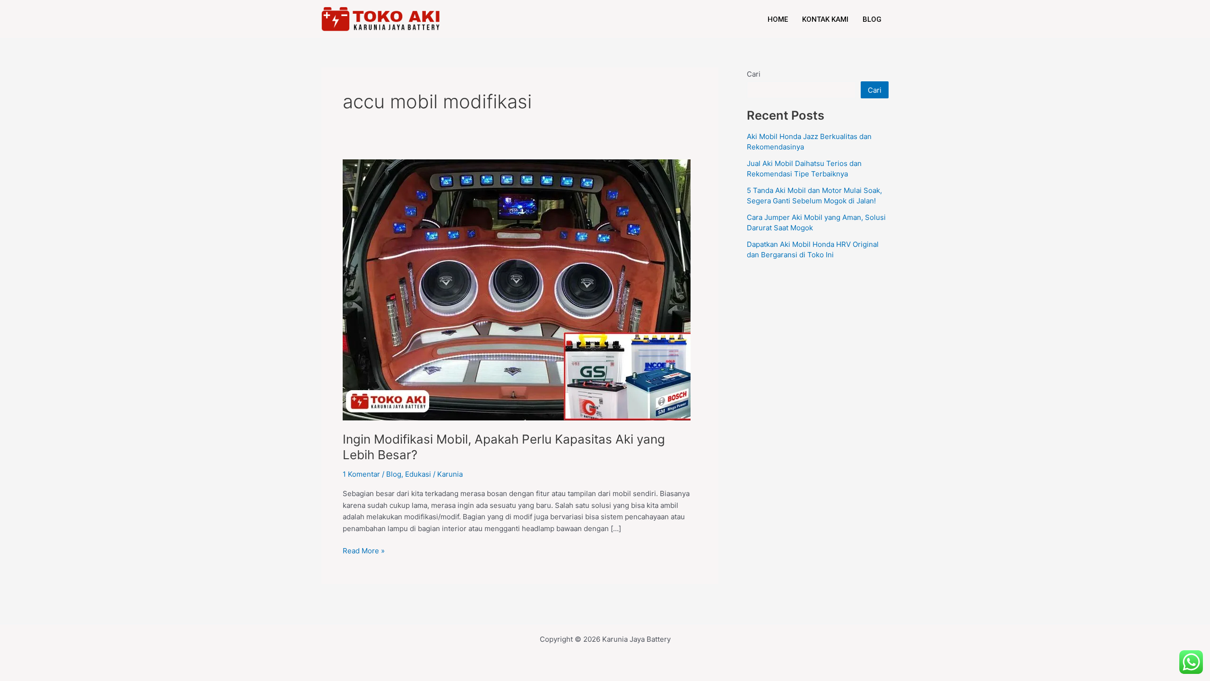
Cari (754, 74)
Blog (872, 19)
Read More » (364, 550)
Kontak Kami (825, 19)
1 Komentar (361, 474)
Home (778, 19)
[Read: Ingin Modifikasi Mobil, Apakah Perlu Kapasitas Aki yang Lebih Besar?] (517, 289)
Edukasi (418, 474)
